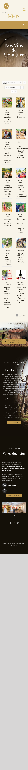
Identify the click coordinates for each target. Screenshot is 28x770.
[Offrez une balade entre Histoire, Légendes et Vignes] (7, 239)
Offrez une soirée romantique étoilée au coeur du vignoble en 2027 (8, 188)
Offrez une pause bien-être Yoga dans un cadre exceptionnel (22, 188)
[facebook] (11, 523)
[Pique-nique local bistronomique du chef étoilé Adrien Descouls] (21, 130)
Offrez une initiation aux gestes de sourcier (7, 220)
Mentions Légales (7, 543)
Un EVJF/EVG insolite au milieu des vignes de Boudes (7, 117)
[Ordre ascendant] (24, 82)
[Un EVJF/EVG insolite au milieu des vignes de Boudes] (7, 98)
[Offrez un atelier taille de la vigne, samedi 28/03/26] (21, 239)
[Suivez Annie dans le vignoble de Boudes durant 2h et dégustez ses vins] (7, 130)
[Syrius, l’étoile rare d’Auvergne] (21, 98)
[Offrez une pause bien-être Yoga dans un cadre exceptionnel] (21, 168)
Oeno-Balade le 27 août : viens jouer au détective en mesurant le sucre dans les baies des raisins (7, 294)
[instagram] (14, 523)
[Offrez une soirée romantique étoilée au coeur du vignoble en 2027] (7, 168)
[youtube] (18, 523)
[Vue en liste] (15, 91)
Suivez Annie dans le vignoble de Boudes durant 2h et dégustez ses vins (7, 152)
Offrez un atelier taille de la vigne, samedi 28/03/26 (20, 256)
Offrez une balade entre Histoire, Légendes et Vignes (7, 257)
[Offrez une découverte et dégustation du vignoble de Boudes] (21, 202)
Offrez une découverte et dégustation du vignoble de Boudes (21, 223)
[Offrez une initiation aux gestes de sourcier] (7, 202)
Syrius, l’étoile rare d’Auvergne (21, 113)
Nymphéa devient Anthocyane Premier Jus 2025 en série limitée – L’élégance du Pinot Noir (21, 292)
